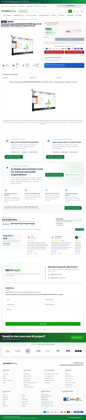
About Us (67, 374)
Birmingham (5, 397)
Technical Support (21, 6)
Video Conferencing (44, 15)
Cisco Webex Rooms (49, 376)
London (4, 395)
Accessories (70, 15)
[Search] (70, 11)
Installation (5, 378)
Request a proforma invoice (74, 52)
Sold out (70, 39)
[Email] (4, 412)
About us (6, 6)
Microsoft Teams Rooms (49, 380)
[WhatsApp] (16, 412)
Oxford (23, 397)
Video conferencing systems (30, 382)
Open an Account (13, 6)
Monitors (53, 15)
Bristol (4, 403)
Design (4, 376)
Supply (4, 382)
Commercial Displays (18, 15)
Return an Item (68, 387)
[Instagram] (10, 412)
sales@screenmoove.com (47, 401)
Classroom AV (27, 374)
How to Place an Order (70, 382)
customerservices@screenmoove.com (71, 365)
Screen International (20, 27)
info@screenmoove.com (59, 277)
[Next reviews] (82, 245)
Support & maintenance (8, 380)
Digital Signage (7, 15)
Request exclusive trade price (54, 52)
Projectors (61, 15)
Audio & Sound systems (29, 387)
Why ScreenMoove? (37, 6)
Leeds (4, 401)
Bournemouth (25, 401)
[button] (64, 43)
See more (30, 251)
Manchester (5, 399)
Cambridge (5, 406)
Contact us (45, 6)
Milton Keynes (25, 403)
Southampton (25, 399)
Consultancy (5, 374)
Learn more (80, 30)
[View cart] (82, 11)
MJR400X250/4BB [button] (6, 27)
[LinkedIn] (13, 412)
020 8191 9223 (58, 274)
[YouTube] (19, 412)
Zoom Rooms (47, 382)
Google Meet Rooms (48, 378)
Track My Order (29, 6)
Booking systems (27, 378)
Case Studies (68, 380)
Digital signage (27, 380)
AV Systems (78, 15)
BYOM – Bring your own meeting (51, 374)
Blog (3, 6)
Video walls (26, 384)
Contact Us (78, 337)
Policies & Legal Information (75, 417)
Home (2, 19)
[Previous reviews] (25, 245)
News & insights (68, 378)
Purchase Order (68, 384)
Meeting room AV (27, 376)
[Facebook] (7, 412)
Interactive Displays (31, 15)
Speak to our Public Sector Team (51, 60)
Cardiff (23, 395)
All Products (7, 19)
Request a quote (79, 229)
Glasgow (24, 406)
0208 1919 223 (14, 2)
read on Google (16, 241)
